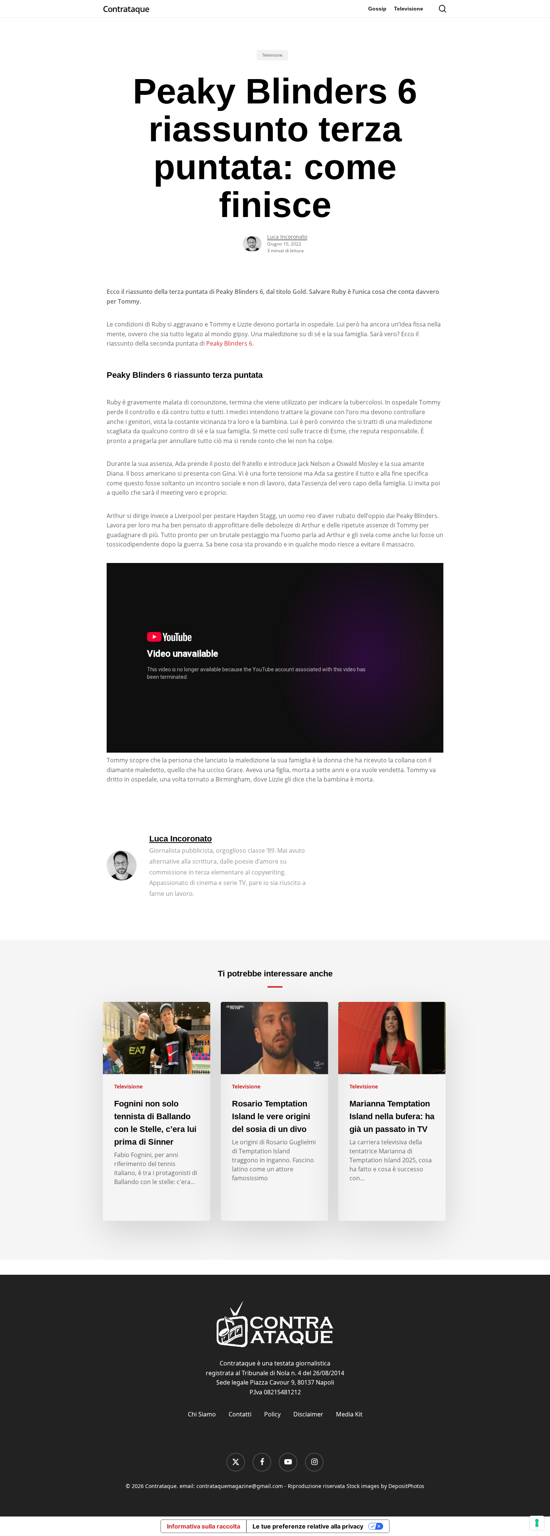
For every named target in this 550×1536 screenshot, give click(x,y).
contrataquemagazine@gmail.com (239, 1486)
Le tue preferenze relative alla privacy (308, 1526)
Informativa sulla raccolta (203, 1526)
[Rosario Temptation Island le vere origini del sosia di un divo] (274, 1111)
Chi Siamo (202, 1414)
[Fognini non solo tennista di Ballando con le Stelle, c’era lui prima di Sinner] (156, 1111)
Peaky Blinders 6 (229, 343)
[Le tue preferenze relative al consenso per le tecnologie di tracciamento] (537, 1523)
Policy (272, 1414)
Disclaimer (308, 1414)
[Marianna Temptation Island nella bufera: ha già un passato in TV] (392, 1111)
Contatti (240, 1414)
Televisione (272, 55)
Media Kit (349, 1414)
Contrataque (126, 8)
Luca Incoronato (287, 236)
